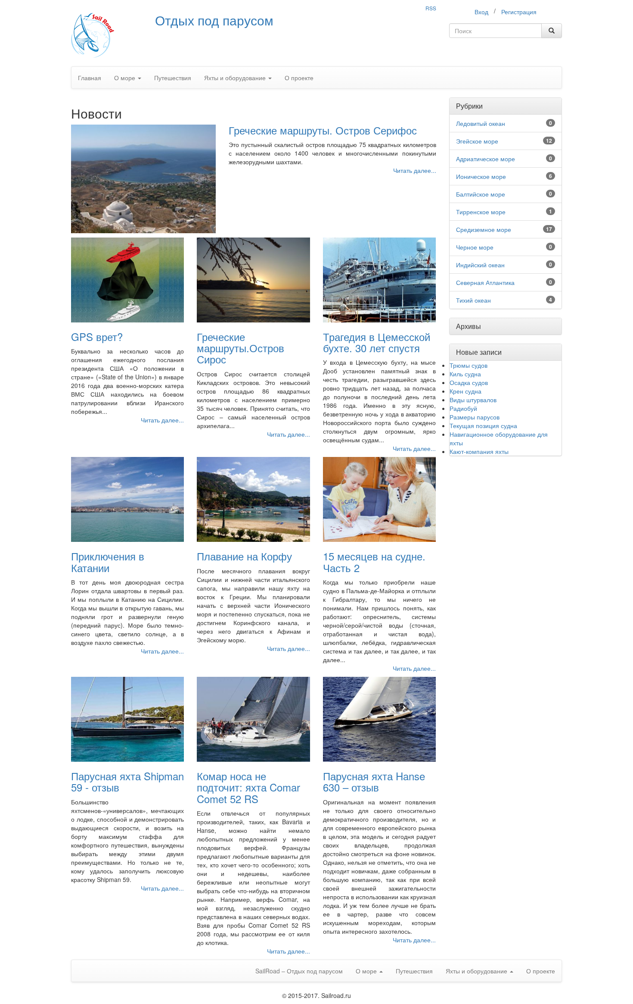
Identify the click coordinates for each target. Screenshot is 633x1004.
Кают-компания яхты (479, 451)
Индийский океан (480, 264)
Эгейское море (477, 141)
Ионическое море (481, 176)
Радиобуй (463, 408)
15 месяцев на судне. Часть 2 (374, 561)
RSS (430, 8)
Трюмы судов (468, 365)
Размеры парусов (475, 417)
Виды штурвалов (473, 399)
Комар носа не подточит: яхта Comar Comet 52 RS (248, 787)
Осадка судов (469, 382)
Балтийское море (480, 194)
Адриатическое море (485, 158)
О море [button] (125, 77)
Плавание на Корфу (244, 555)
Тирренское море (481, 211)
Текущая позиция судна (483, 425)
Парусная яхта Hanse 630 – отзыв (374, 781)
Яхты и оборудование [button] (235, 77)
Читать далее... (414, 170)
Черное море (474, 247)
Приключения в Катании (107, 561)
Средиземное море (483, 229)
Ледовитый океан (480, 123)
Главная (89, 77)
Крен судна (465, 391)
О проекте (299, 77)
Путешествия (172, 77)
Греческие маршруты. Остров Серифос (323, 130)
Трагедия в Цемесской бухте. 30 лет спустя (376, 342)
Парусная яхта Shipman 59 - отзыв (127, 781)
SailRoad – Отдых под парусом (299, 970)
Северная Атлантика (485, 282)
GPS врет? (97, 336)
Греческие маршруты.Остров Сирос (240, 348)
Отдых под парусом (214, 20)
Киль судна (465, 373)
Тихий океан (473, 300)
